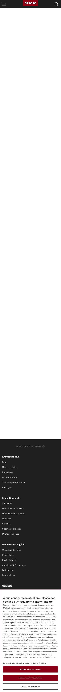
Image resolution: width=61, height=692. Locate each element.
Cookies (42, 663)
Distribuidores (8, 570)
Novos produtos (9, 467)
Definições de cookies (30, 686)
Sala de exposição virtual (13, 482)
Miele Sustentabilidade (12, 509)
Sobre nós (7, 504)
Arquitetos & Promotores (14, 565)
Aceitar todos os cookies (30, 669)
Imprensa (6, 519)
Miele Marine (8, 555)
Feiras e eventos (9, 477)
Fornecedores (8, 575)
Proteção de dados (29, 663)
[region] (30, 640)
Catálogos (6, 488)
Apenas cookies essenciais (30, 678)
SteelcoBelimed (9, 560)
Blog (4, 462)
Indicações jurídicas (12, 663)
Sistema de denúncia (11, 529)
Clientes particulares (11, 550)
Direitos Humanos (10, 534)
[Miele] (30, 3)
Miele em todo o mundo (13, 514)
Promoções (7, 472)
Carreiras (6, 524)
